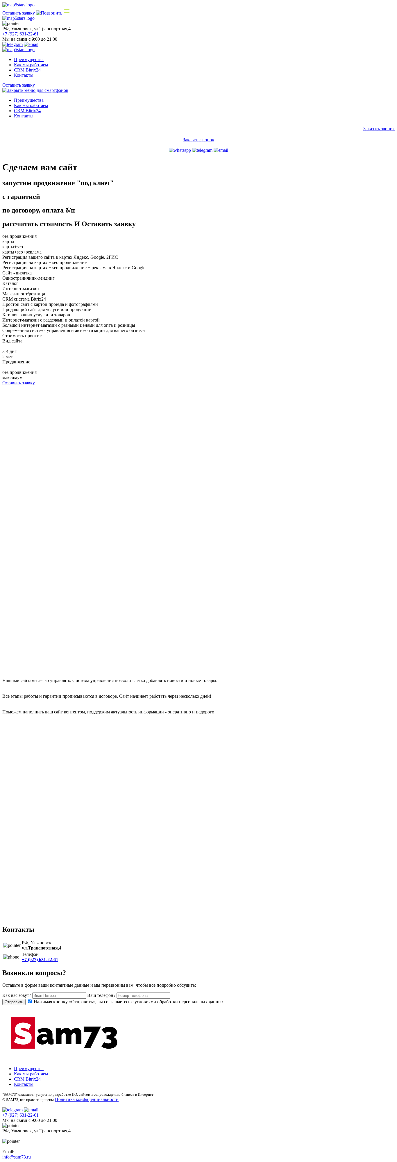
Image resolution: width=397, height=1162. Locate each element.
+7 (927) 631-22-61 (20, 33)
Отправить (14, 1002)
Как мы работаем (31, 64)
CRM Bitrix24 (27, 69)
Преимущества (29, 59)
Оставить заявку (18, 12)
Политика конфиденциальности (87, 1099)
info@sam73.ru (16, 1156)
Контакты (23, 75)
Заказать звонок (379, 128)
